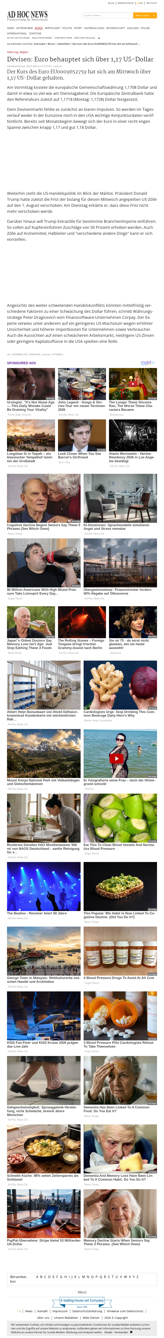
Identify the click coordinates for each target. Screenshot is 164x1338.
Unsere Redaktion (66, 1318)
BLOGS (111, 3)
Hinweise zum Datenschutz (125, 1311)
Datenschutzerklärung (87, 1311)
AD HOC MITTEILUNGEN (18, 38)
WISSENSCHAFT (115, 28)
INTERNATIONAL (17, 33)
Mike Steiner (91, 1318)
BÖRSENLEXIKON (126, 3)
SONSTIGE (35, 33)
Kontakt (42, 1311)
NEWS (10, 28)
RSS (141, 3)
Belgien (24, 52)
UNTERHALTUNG (94, 28)
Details (108, 1332)
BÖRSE (39, 28)
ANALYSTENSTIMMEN (42, 38)
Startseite (39, 44)
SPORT (78, 28)
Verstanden (121, 1332)
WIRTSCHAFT (52, 28)
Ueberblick (63, 44)
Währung (12, 52)
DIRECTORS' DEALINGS (84, 38)
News (29, 1311)
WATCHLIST (151, 3)
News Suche (142, 15)
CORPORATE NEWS (63, 38)
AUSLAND (133, 28)
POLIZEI (145, 28)
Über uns (43, 1318)
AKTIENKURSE (24, 28)
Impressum (60, 1311)
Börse (51, 44)
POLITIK (67, 28)
